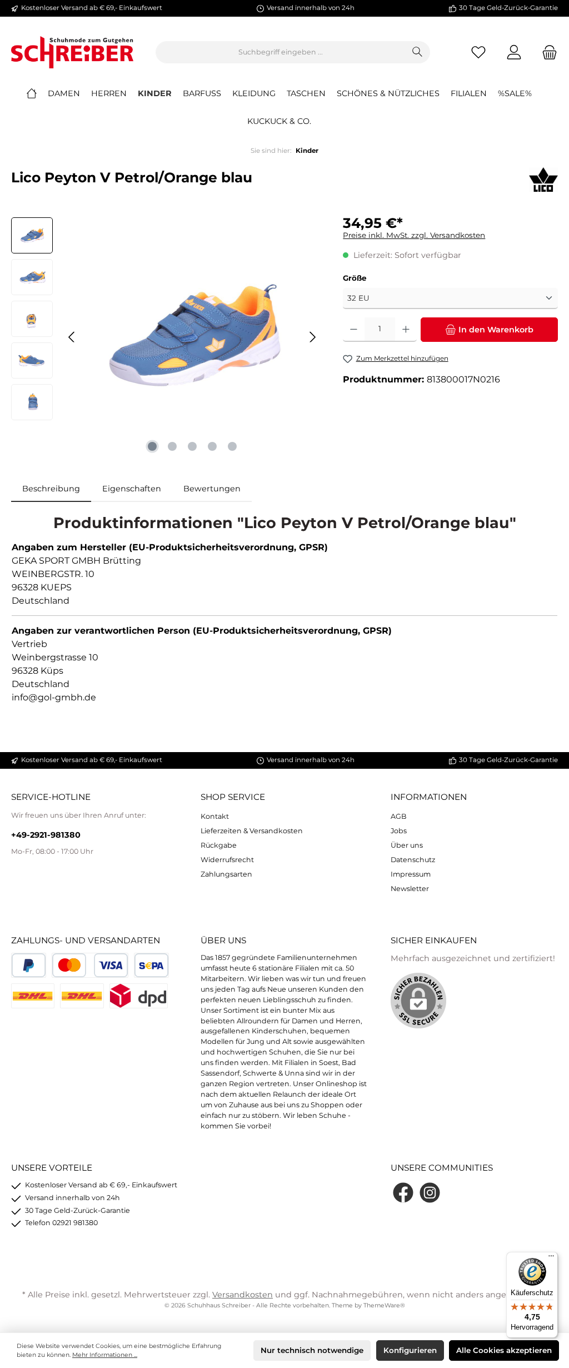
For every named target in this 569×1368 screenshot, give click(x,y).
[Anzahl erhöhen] (406, 329)
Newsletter (410, 888)
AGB (399, 816)
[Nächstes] (312, 337)
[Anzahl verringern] (354, 329)
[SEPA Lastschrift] (151, 965)
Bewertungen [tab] (212, 489)
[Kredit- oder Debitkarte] (90, 965)
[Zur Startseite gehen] (72, 52)
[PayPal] (28, 965)
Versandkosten (242, 1295)
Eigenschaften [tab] (131, 489)
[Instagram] (429, 1192)
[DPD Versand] (138, 995)
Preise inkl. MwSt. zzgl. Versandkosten (414, 235)
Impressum (411, 874)
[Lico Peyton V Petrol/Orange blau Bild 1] (192, 337)
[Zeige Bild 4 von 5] (212, 446)
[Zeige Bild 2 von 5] (172, 446)
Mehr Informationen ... (104, 1355)
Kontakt (215, 816)
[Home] (37, 93)
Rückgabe (219, 845)
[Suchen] (417, 52)
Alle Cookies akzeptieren (504, 1350)
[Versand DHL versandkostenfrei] (81, 995)
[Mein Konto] (514, 52)
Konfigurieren (410, 1350)
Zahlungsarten (226, 874)
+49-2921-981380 (46, 835)
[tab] (51, 489)
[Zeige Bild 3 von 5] (192, 446)
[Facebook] (403, 1192)
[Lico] (543, 181)
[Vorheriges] (72, 337)
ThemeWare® (384, 1305)
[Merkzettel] (478, 52)
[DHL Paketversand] (32, 995)
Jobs (399, 831)
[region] (166, 336)
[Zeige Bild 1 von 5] (152, 446)
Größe (355, 277)
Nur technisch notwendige (312, 1350)
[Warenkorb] (546, 52)
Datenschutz (413, 859)
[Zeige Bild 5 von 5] (232, 446)
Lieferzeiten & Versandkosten (252, 831)
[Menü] (551, 1258)
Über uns (407, 845)
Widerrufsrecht (227, 859)
